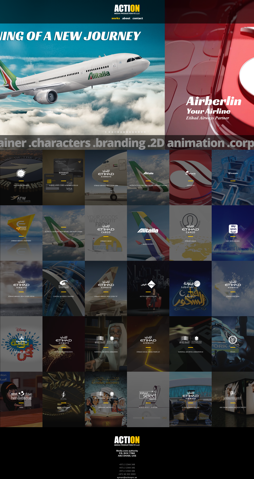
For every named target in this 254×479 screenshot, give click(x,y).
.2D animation (186, 142)
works (115, 18)
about (126, 18)
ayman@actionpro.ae (127, 477)
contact (137, 18)
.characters (59, 142)
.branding (119, 142)
